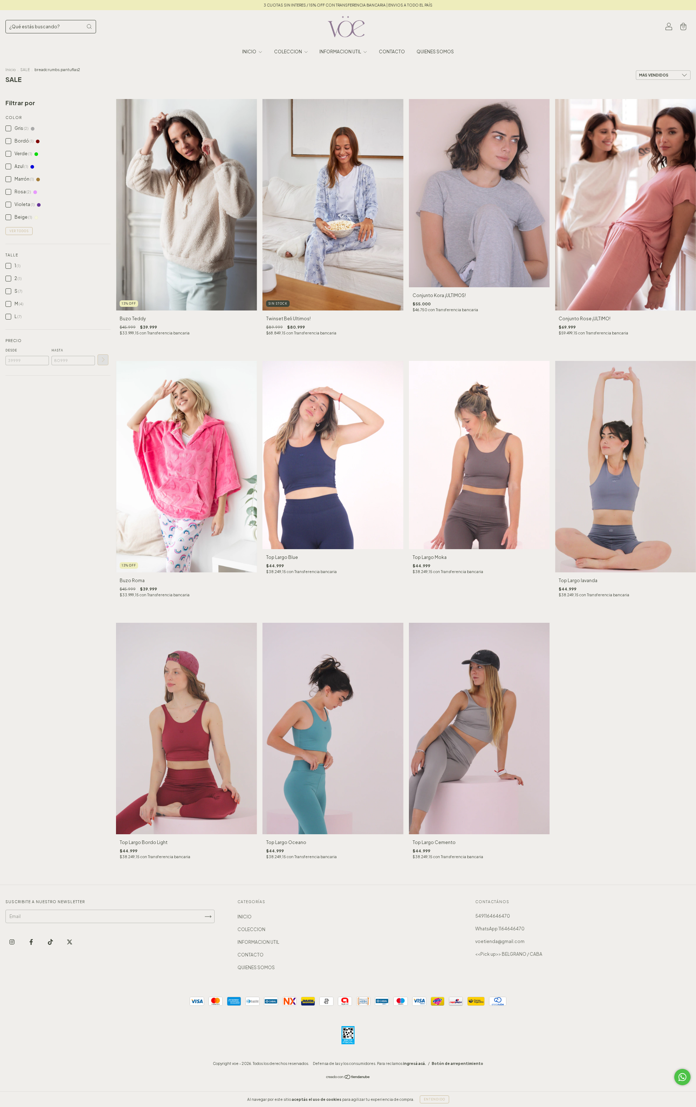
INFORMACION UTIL (340, 51)
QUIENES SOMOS (435, 51)
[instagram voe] (12, 942)
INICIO (249, 51)
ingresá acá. (414, 1063)
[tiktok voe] (51, 942)
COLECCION (288, 51)
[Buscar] (89, 26)
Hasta (57, 350)
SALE (25, 69)
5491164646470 (492, 916)
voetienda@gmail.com (500, 941)
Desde (11, 350)
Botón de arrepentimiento (457, 1063)
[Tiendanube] (348, 1078)
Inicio (10, 69)
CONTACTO (392, 51)
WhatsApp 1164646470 (500, 928)
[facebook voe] (31, 942)
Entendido (434, 1099)
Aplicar (103, 359)
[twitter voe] (69, 942)
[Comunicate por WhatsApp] (682, 1077)
